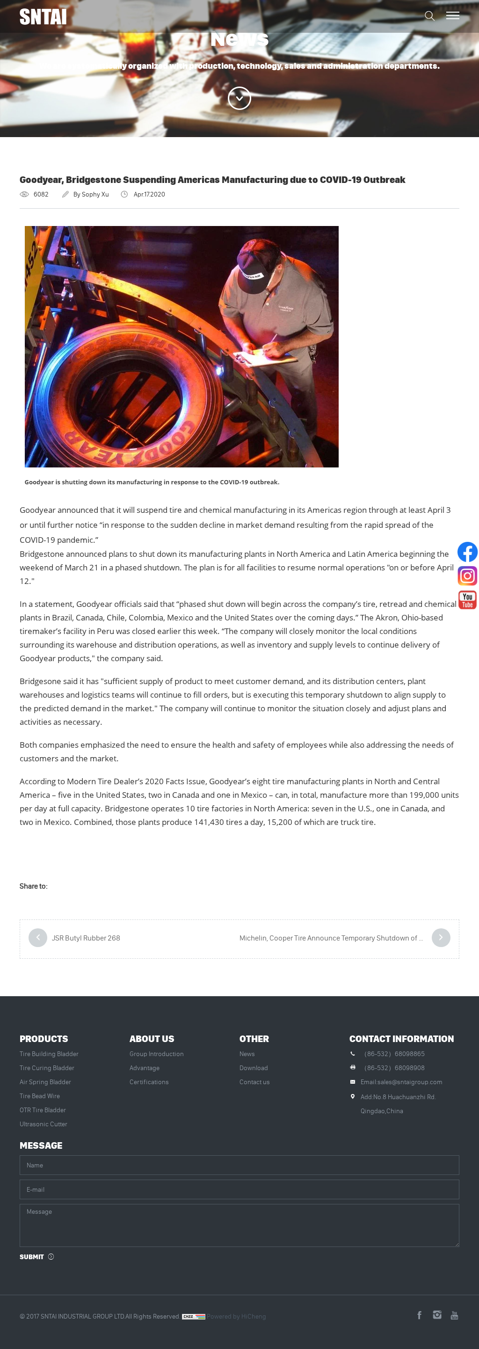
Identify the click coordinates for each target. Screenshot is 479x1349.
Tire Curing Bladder (47, 1068)
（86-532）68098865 (393, 1054)
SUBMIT (32, 1257)
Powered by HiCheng (236, 1316)
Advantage (145, 1068)
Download (254, 1068)
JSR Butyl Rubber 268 (86, 937)
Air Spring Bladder (45, 1082)
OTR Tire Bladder (43, 1110)
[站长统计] (193, 1316)
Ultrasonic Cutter (43, 1124)
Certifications (149, 1082)
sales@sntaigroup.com (410, 1082)
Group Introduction (157, 1054)
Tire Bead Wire (40, 1096)
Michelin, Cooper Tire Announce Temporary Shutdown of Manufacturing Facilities (345, 937)
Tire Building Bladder (49, 1054)
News (247, 1054)
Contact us (255, 1082)
